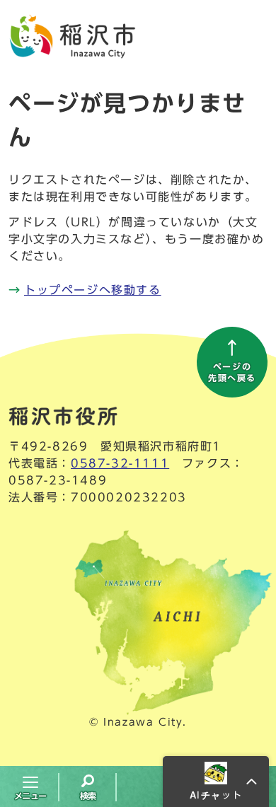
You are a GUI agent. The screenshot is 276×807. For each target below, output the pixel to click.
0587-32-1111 (120, 463)
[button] (216, 781)
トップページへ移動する (92, 290)
